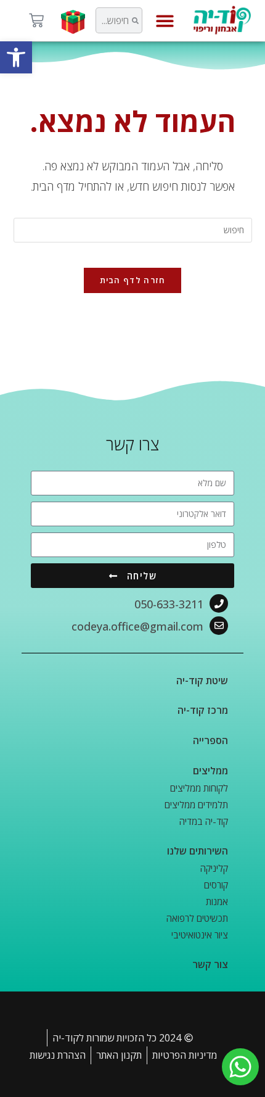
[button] (16, 57)
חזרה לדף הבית (133, 280)
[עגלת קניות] (36, 20)
